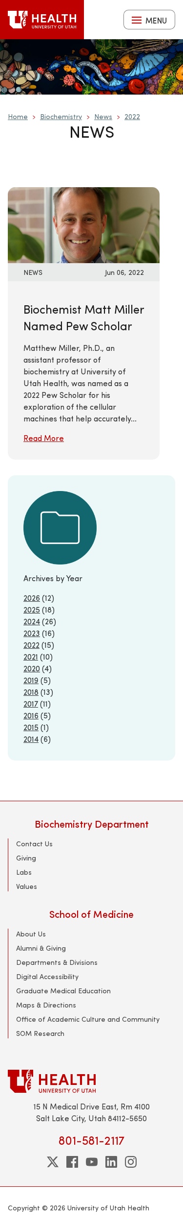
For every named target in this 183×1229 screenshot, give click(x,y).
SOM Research (40, 1033)
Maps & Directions (46, 1004)
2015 (31, 727)
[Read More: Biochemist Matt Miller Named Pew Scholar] (84, 224)
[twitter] (53, 1162)
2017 (30, 703)
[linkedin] (111, 1162)
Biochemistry (61, 116)
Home (18, 116)
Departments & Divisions (57, 962)
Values (26, 886)
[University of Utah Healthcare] (91, 1081)
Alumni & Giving (41, 948)
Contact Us (34, 843)
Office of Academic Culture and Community (88, 1019)
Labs (24, 872)
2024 (31, 621)
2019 (31, 680)
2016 (31, 715)
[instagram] (131, 1162)
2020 (31, 668)
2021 (30, 656)
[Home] (42, 19)
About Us (31, 933)
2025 (31, 609)
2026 (31, 597)
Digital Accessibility (47, 976)
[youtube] (92, 1162)
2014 (31, 739)
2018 (31, 692)
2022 (132, 116)
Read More (43, 438)
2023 (31, 633)
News (103, 116)
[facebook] (72, 1162)
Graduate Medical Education (63, 990)
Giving (26, 857)
